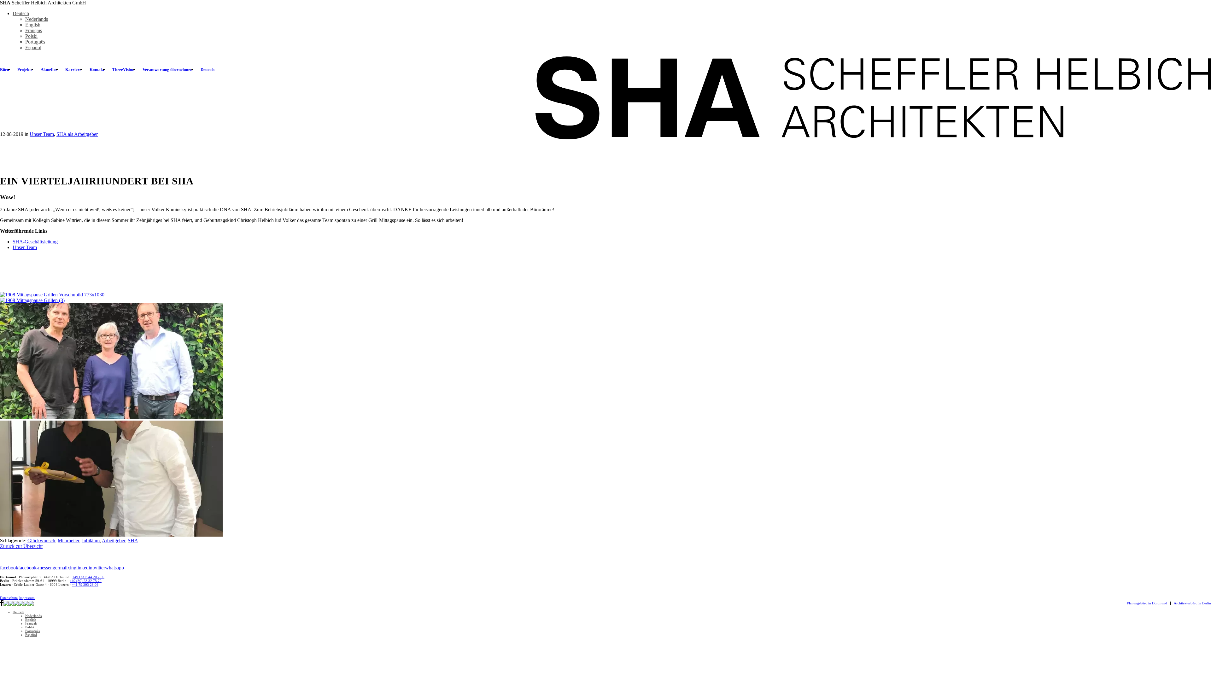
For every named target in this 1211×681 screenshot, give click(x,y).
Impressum (27, 598)
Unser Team (25, 247)
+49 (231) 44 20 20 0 (88, 577)
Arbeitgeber (113, 540)
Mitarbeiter (68, 540)
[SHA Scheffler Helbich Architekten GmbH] (872, 97)
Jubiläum (91, 540)
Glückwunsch (41, 540)
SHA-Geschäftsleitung (35, 241)
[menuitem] (25, 69)
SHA (133, 540)
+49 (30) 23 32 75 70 (86, 581)
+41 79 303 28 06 (85, 584)
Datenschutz (9, 598)
